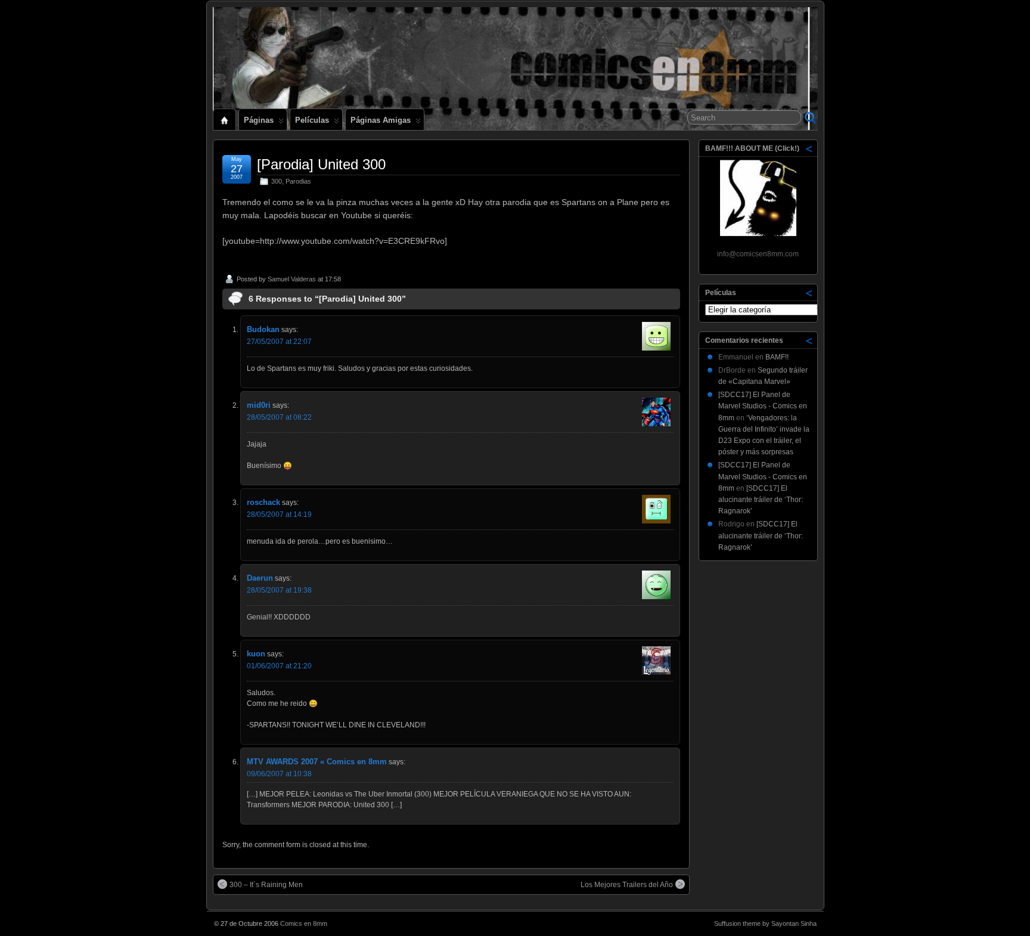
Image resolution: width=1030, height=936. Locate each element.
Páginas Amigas (380, 120)
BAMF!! (777, 357)
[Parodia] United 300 (321, 164)
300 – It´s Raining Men (266, 885)
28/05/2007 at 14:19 (279, 514)
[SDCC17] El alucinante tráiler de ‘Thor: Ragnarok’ (760, 499)
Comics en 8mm (303, 923)
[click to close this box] (809, 148)
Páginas (259, 120)
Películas (312, 120)
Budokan (263, 329)
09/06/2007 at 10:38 (279, 774)
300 (276, 181)
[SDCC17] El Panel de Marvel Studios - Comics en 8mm (762, 405)
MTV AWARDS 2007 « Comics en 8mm (317, 761)
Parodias (298, 181)
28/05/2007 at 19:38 (279, 590)
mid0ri (259, 405)
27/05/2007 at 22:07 (279, 341)
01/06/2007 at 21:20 (279, 666)
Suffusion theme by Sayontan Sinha (765, 923)
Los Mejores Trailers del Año (627, 885)
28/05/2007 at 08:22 (279, 417)
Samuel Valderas (292, 279)
